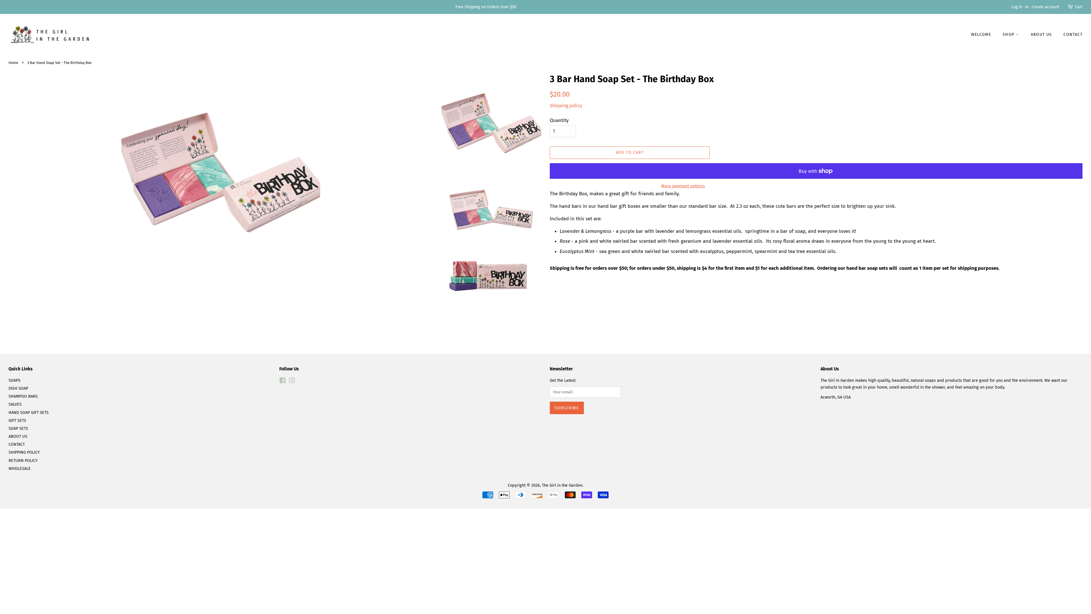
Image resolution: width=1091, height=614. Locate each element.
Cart (1078, 7)
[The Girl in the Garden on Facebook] (282, 381)
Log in (1016, 7)
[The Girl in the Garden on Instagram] (292, 381)
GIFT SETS (17, 420)
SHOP (1009, 34)
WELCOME (981, 34)
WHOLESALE (20, 468)
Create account (1045, 7)
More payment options (683, 185)
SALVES (15, 404)
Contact (1072, 34)
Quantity (559, 120)
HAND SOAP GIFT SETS (29, 412)
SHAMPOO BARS (23, 396)
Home (13, 63)
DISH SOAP (18, 388)
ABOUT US (18, 436)
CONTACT (17, 444)
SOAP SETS (18, 428)
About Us (1041, 34)
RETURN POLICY (23, 460)
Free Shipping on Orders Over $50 (485, 7)
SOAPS (14, 380)
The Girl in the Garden (562, 485)
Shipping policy (566, 105)
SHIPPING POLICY (24, 452)
